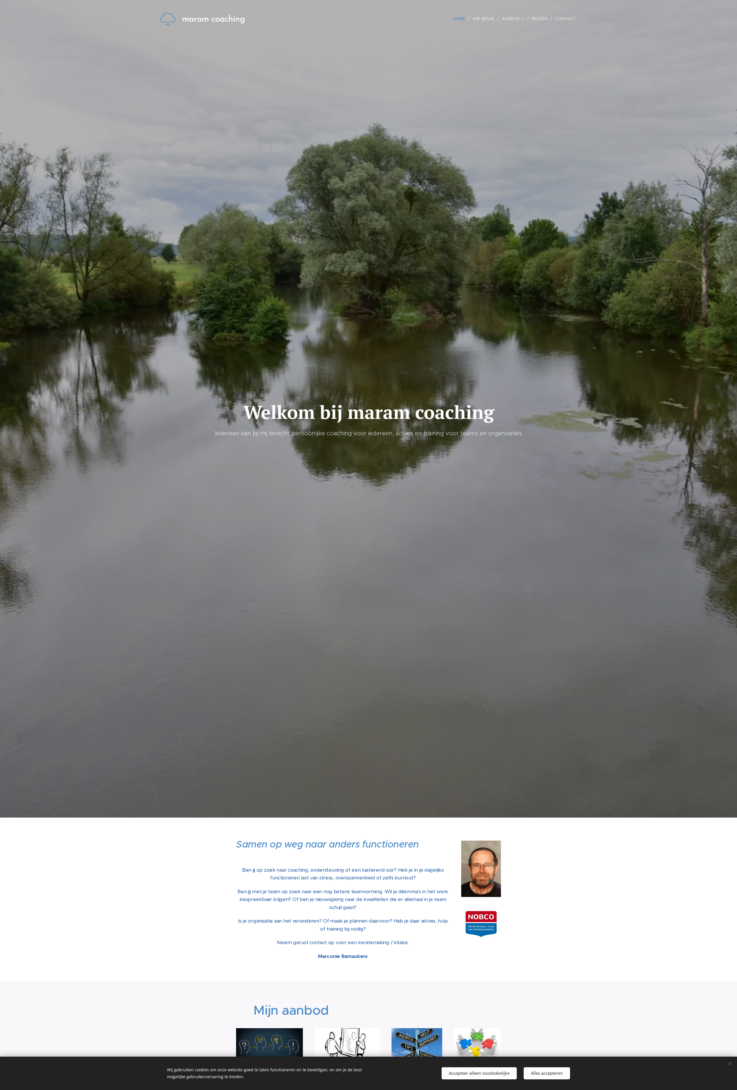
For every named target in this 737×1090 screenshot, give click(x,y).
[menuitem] (461, 19)
